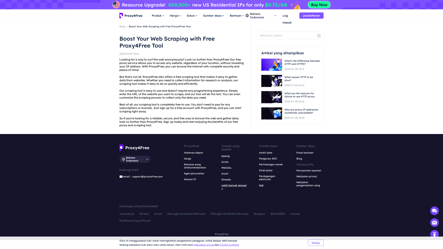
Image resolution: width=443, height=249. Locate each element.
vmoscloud (126, 213)
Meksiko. (227, 167)
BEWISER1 (278, 213)
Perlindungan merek (271, 164)
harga (187, 158)
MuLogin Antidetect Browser (186, 213)
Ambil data (265, 152)
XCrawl (144, 213)
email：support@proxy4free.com (143, 176)
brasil (225, 173)
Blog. (299, 158)
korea (225, 161)
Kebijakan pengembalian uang (308, 184)
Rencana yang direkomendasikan (195, 166)
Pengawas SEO (268, 158)
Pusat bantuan (304, 152)
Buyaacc (259, 213)
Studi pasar (266, 170)
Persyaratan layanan (308, 170)
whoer (158, 213)
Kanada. (226, 179)
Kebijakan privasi (204, 244)
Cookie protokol (229, 244)
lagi (261, 185)
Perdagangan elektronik (267, 178)
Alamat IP (190, 179)
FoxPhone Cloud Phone (135, 220)
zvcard (294, 213)
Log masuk (287, 16)
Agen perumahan (194, 173)
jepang (226, 156)
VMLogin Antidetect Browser (229, 213)
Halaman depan (193, 152)
